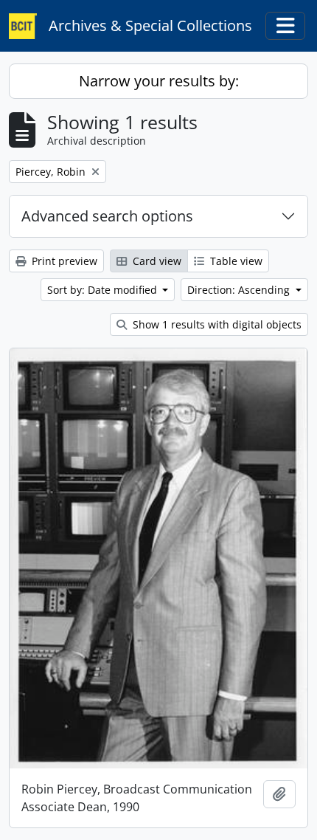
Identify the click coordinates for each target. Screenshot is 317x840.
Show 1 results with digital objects (216, 324)
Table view (234, 261)
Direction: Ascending (240, 290)
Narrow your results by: (159, 81)
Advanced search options (107, 216)
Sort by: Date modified (103, 290)
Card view (155, 261)
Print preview (63, 261)
